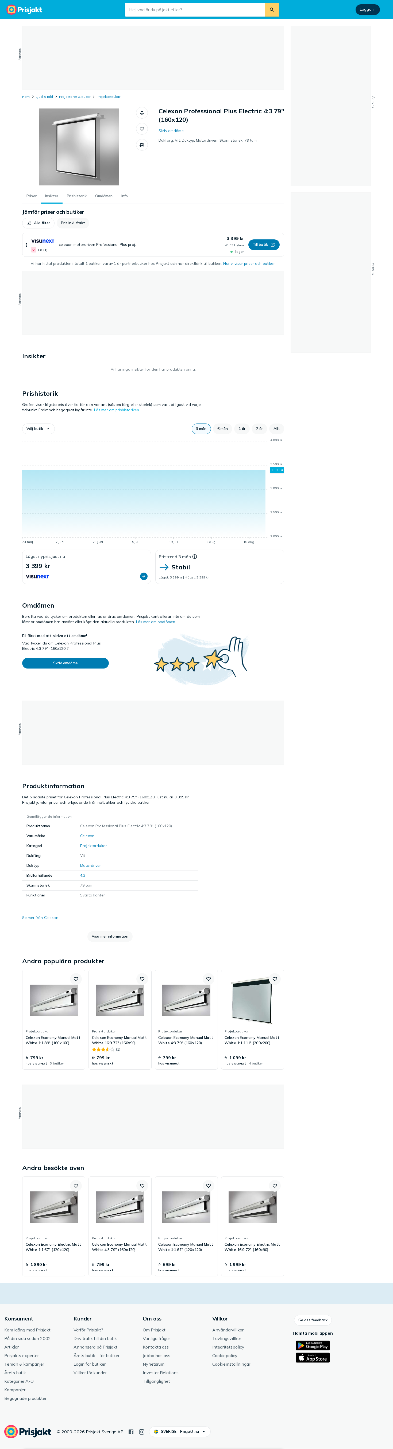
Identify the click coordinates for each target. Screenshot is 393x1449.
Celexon (87, 835)
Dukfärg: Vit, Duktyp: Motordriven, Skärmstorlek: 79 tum (208, 140)
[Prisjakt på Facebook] (131, 1431)
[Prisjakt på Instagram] (141, 1431)
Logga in (368, 9)
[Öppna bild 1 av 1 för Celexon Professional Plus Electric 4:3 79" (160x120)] (79, 147)
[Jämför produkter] (142, 145)
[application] (153, 491)
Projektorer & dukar (75, 97)
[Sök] (272, 10)
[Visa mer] (26, 244)
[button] (142, 113)
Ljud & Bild (44, 97)
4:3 (82, 875)
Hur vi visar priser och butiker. (249, 263)
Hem (26, 97)
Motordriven (91, 865)
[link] (53, 1020)
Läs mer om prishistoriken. (117, 409)
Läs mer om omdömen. (156, 621)
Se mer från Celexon (40, 917)
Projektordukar (108, 97)
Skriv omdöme (171, 130)
